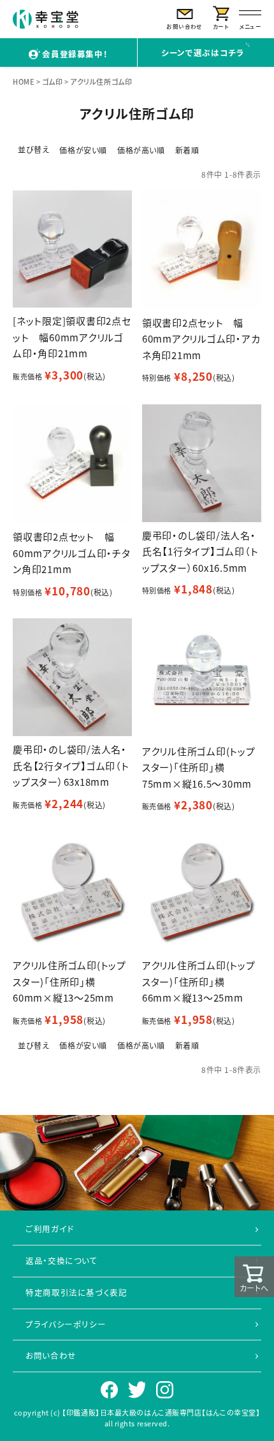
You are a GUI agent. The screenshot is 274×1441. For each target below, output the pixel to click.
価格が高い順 (141, 150)
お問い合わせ (50, 1355)
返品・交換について (61, 1260)
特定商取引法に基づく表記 (76, 1292)
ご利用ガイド (49, 1229)
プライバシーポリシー (65, 1324)
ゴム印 (52, 81)
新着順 (187, 150)
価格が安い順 (83, 150)
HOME (23, 81)
